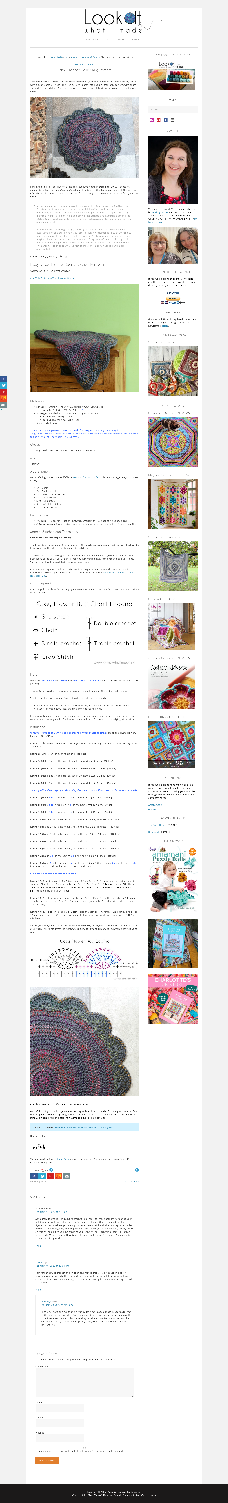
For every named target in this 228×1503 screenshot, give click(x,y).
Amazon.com (155, 804)
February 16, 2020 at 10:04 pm (52, 1265)
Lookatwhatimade (117, 1491)
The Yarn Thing (156, 824)
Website (39, 1432)
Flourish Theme (102, 1495)
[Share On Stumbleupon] (58, 1176)
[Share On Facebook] (34, 1176)
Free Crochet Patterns (84, 64)
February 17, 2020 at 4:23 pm (51, 1211)
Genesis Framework (124, 1495)
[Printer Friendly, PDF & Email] (39, 1170)
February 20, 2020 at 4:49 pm (56, 1304)
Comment (41, 1366)
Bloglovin (71, 1127)
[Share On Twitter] (42, 1176)
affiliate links (62, 1159)
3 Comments (132, 1181)
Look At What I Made (123, 21)
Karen (38, 1262)
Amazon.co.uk (156, 809)
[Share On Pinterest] (50, 1176)
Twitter (93, 1127)
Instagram (106, 1127)
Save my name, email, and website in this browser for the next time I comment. (79, 1451)
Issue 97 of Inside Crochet (85, 477)
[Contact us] (66, 1176)
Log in (152, 1495)
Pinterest (83, 1127)
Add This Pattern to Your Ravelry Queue (52, 278)
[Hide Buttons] (1, 410)
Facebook (60, 1127)
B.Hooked (153, 831)
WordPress (141, 1495)
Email (39, 1417)
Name (39, 1402)
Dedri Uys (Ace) (159, 212)
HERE (165, 325)
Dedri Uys (45, 1301)
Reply (38, 1245)
